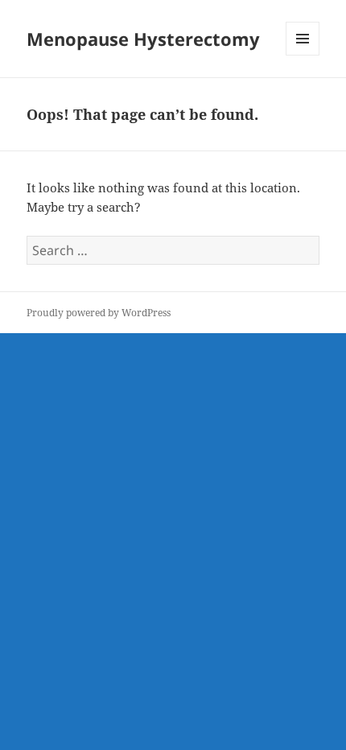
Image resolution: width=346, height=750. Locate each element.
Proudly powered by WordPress (99, 312)
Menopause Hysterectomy (143, 39)
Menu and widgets (302, 55)
